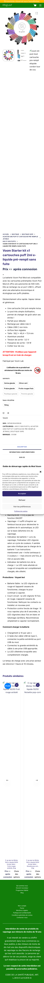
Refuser (22, 500)
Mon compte (22, 906)
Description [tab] (22, 447)
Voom (5, 418)
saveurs (6, 378)
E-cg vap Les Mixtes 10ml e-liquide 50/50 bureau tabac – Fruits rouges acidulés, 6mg (11, 864)
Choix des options (16, 874)
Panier (22, 908)
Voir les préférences (22, 506)
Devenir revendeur (22, 888)
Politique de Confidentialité (22, 913)
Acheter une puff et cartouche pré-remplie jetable (20, 428)
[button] (40, 471)
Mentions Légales (22, 910)
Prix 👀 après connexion (20, 269)
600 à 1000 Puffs (22, 426)
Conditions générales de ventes (22, 915)
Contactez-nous (22, 917)
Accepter (22, 493)
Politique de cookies (20, 511)
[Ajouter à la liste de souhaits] (3, 413)
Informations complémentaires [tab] (22, 452)
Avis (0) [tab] (22, 457)
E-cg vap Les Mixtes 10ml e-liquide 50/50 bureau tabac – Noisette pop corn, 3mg (32, 864)
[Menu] (40, 5)
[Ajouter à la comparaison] (8, 413)
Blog (22, 893)
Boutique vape (17, 431)
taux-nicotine (8, 400)
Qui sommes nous (22, 886)
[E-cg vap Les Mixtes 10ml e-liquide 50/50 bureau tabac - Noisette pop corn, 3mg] (32, 770)
